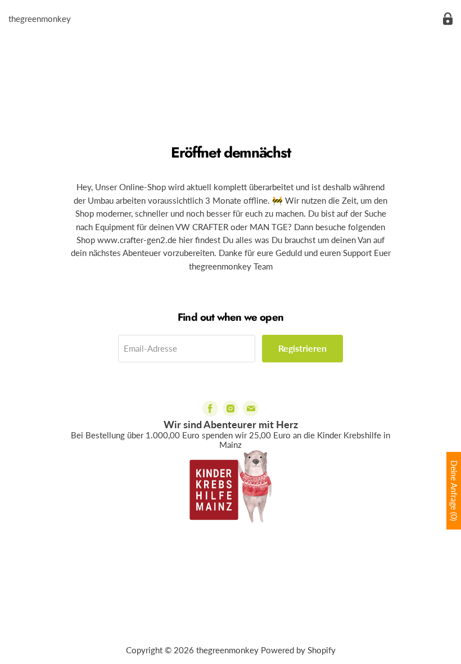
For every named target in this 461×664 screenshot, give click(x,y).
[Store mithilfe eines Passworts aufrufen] (447, 19)
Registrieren (302, 348)
